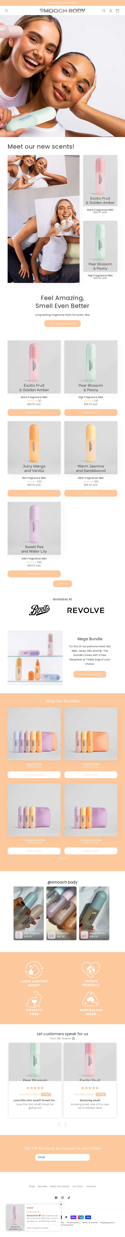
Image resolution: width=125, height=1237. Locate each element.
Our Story (77, 1186)
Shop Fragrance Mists (62, 323)
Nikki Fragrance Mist (91, 478)
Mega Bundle (34, 764)
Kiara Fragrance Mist (100, 210)
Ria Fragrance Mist (34, 478)
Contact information (64, 1225)
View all (62, 583)
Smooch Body (25, 1222)
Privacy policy (73, 1222)
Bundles (42, 1186)
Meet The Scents (60, 1186)
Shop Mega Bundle (90, 674)
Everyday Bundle (91, 840)
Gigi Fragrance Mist (100, 275)
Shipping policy (107, 1222)
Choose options (34, 774)
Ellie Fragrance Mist (34, 558)
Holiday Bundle (91, 764)
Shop (32, 1186)
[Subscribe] (86, 1157)
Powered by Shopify (40, 1222)
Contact (91, 1186)
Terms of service (89, 1222)
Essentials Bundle (34, 840)
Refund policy (58, 1222)
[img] (35, 1088)
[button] (6, 10)
